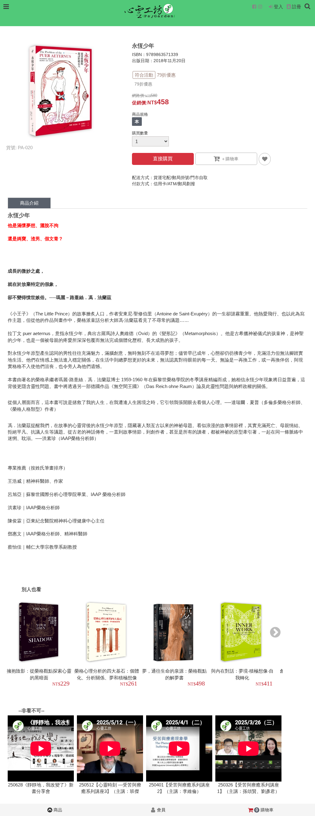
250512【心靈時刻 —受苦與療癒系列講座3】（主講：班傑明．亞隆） (110, 791)
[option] (40, 644)
